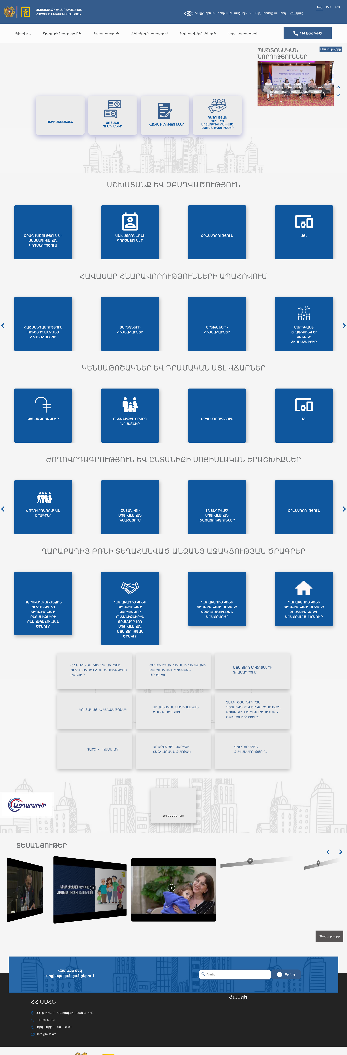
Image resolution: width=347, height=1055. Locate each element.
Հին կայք (296, 13)
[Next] (338, 95)
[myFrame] (265, 1024)
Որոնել (290, 974)
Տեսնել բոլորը (330, 49)
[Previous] (338, 87)
